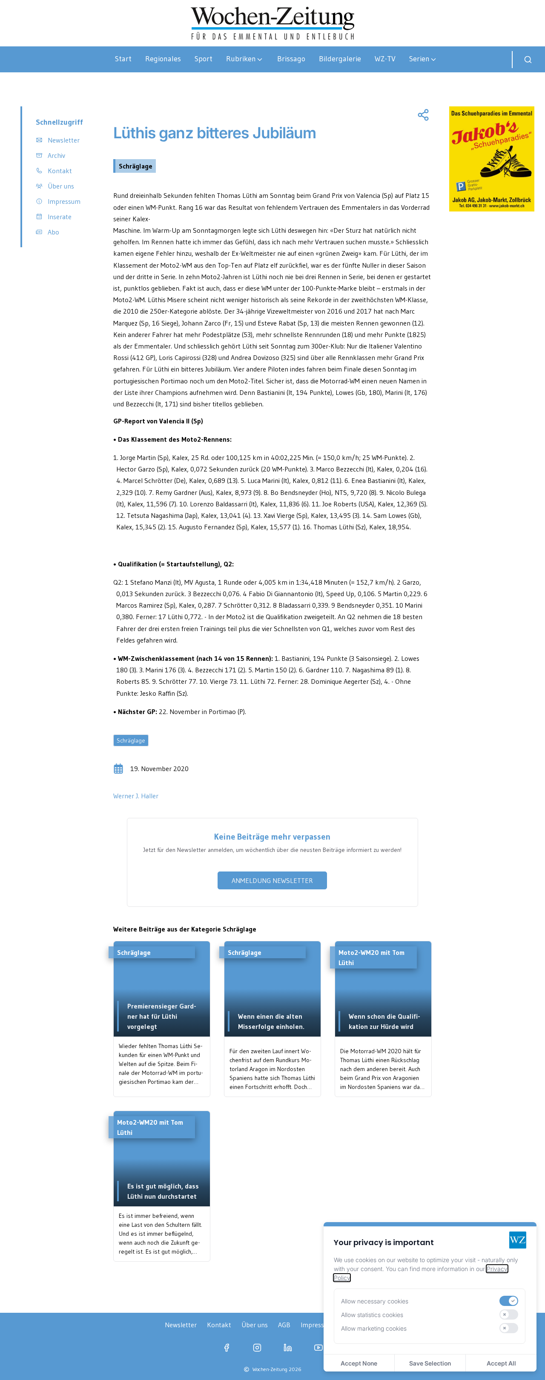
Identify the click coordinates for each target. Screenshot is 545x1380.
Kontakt (219, 1324)
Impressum (317, 1324)
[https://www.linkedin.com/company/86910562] (288, 1347)
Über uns (254, 1324)
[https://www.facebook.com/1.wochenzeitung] (226, 1347)
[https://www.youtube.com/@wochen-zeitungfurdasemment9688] (318, 1347)
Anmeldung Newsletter (272, 880)
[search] (527, 59)
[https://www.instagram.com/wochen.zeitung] (257, 1347)
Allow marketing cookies (374, 1328)
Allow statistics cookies (372, 1314)
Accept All (501, 1363)
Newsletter (181, 1324)
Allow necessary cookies (374, 1301)
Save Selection (430, 1363)
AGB (284, 1324)
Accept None (359, 1363)
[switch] (508, 1301)
